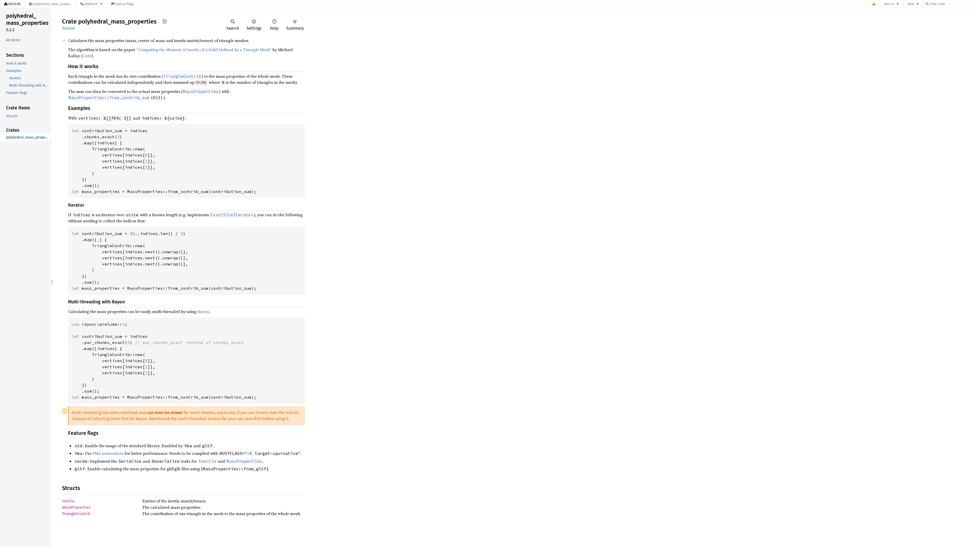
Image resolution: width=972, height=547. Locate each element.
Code (87, 55)
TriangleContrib (76, 513)
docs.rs (889, 4)
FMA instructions (108, 453)
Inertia (68, 501)
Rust (911, 4)
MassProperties (76, 507)
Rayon (203, 311)
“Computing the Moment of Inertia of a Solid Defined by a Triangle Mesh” (203, 49)
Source (68, 28)
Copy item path (164, 21)
